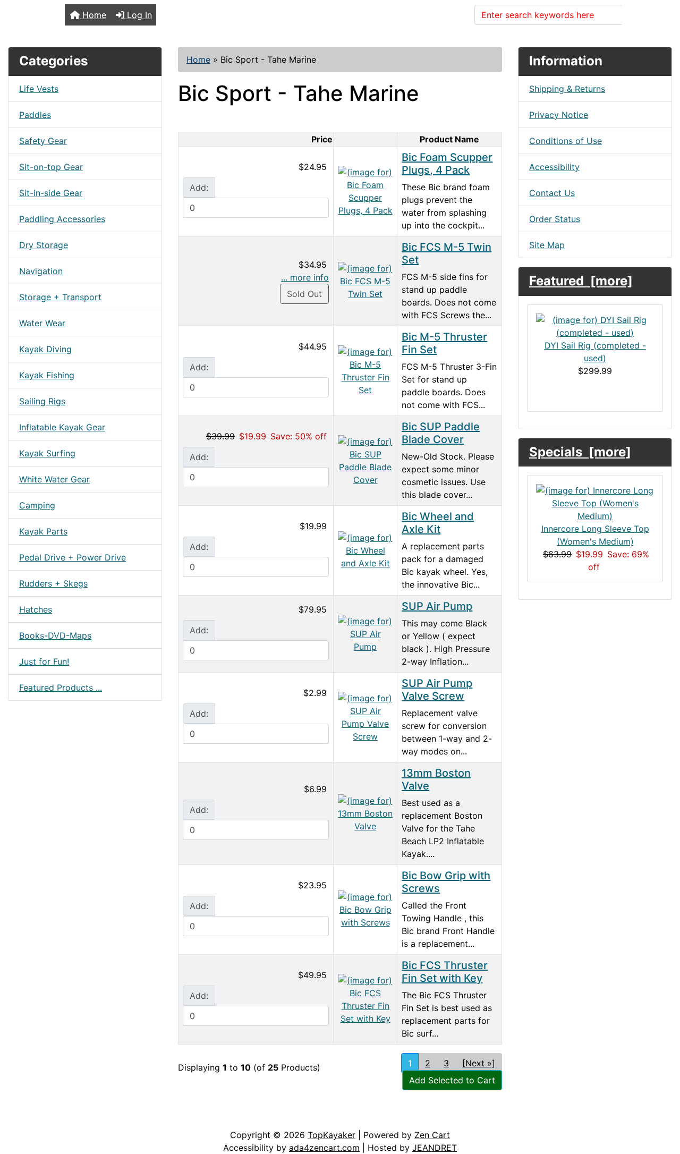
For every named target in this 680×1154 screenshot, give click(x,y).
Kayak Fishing (46, 375)
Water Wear (42, 323)
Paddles (35, 114)
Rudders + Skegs (53, 583)
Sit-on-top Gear (51, 167)
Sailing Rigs (42, 401)
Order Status (554, 219)
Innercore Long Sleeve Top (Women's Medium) (595, 535)
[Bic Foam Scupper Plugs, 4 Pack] (365, 190)
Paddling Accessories (62, 219)
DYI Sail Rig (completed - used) (595, 351)
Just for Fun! (44, 661)
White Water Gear (54, 479)
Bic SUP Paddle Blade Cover (441, 433)
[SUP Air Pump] (365, 632)
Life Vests (38, 88)
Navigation (41, 271)
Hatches (35, 609)
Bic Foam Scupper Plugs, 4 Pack (447, 163)
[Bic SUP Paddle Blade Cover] (365, 459)
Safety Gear (43, 140)
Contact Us (552, 193)
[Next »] (478, 1063)
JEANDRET (434, 1147)
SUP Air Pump (437, 606)
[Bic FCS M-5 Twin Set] (365, 280)
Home (93, 15)
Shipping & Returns (567, 88)
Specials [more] (580, 452)
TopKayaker (331, 1135)
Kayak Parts (43, 531)
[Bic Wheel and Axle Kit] (365, 549)
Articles (32, 1118)
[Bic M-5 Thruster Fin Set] (365, 369)
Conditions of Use (565, 140)
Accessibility (554, 167)
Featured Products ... (60, 687)
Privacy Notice (558, 114)
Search (642, 15)
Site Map (547, 245)
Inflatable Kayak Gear (62, 427)
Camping (37, 505)
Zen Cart (432, 1135)
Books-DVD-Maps (55, 635)
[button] (660, 1101)
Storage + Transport (60, 297)
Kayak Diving (45, 349)
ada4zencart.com (324, 1147)
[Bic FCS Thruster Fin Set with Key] (365, 998)
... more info (305, 277)
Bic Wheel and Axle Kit (438, 523)
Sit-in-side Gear (50, 193)
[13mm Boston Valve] (365, 812)
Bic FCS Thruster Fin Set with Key (445, 972)
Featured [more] (581, 280)
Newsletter (152, 1118)
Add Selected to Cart (452, 1080)
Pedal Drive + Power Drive (72, 557)
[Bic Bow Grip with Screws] (365, 908)
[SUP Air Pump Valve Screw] (365, 716)
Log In (138, 15)
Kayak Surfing (47, 453)
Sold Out (304, 293)
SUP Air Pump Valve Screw (437, 689)
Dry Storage (43, 245)
